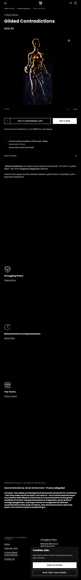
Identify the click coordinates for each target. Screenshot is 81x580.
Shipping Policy (10, 280)
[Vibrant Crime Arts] (40, 3)
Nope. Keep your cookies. (55, 573)
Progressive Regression (23, 8)
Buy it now (65, 121)
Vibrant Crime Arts (12, 15)
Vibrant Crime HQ (9, 8)
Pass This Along (10, 156)
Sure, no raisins (55, 565)
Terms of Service (10, 396)
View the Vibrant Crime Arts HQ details (21, 147)
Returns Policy (9, 338)
